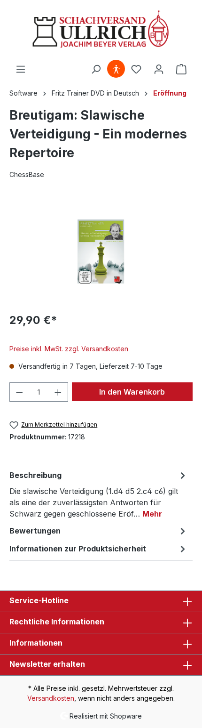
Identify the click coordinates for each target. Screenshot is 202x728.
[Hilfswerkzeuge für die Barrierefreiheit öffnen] (116, 69)
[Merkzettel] (136, 69)
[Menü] (20, 69)
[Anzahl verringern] (19, 392)
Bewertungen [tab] (35, 530)
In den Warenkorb (132, 391)
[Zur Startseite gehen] (101, 30)
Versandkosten (50, 698)
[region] (101, 251)
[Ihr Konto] (159, 69)
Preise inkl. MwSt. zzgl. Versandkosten (68, 349)
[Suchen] (96, 69)
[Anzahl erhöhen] (58, 392)
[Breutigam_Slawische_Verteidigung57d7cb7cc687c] (101, 251)
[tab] (98, 494)
